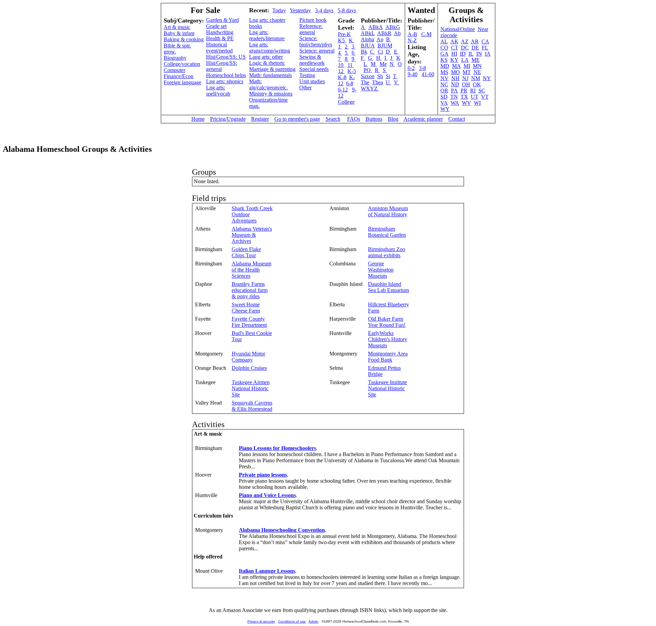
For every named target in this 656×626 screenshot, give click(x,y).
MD (444, 66)
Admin (313, 621)
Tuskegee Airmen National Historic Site (251, 388)
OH (466, 84)
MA (456, 66)
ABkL (368, 33)
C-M (426, 34)
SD (444, 97)
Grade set (216, 26)
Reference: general (311, 29)
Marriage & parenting (272, 69)
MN (477, 66)
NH (455, 78)
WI (477, 103)
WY (445, 109)
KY (454, 60)
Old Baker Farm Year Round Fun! (387, 322)
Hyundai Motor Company (248, 357)
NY (487, 78)
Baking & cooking (184, 39)
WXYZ (370, 88)
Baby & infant (179, 33)
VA (444, 103)
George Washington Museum (381, 270)
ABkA (375, 27)
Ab (397, 33)
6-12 (343, 89)
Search (333, 119)
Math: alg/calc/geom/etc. (268, 84)
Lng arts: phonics (224, 81)
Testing (307, 75)
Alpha (367, 39)
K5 (342, 40)
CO (444, 47)
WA (455, 103)
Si (388, 76)
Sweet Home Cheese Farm (246, 308)
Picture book (313, 20)
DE (475, 47)
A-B (412, 34)
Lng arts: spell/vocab (218, 91)
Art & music (177, 27)
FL (485, 47)
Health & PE (220, 38)
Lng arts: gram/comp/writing (269, 48)
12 (341, 71)
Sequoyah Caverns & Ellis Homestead (252, 406)
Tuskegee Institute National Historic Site (387, 388)
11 (350, 65)
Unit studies (312, 81)
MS (444, 72)
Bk (364, 52)
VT (485, 97)
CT (454, 47)
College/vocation (182, 64)
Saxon (367, 76)
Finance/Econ (178, 76)
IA (488, 54)
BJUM (385, 45)
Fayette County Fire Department (249, 322)
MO (455, 72)
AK (454, 41)
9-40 (413, 74)
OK (477, 84)
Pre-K (344, 34)
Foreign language (182, 82)
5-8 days (347, 10)
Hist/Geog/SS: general (221, 66)
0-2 (411, 68)
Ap (380, 39)
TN (454, 97)
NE (477, 72)
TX (464, 97)
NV (444, 78)
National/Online (457, 29)
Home (198, 119)
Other (305, 87)
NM (475, 78)
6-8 (349, 83)
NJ (465, 78)
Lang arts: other (266, 57)
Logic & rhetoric (267, 63)
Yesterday (300, 10)
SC (481, 90)
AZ (464, 41)
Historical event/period (219, 48)
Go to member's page (297, 119)
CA (485, 41)
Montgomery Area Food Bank (388, 357)
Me (383, 64)
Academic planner (423, 119)
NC (444, 84)
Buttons (374, 119)
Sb (380, 76)
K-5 (351, 71)
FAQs (353, 119)
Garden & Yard (222, 20)
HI (454, 54)
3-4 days (324, 10)
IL (471, 54)
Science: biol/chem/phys (315, 41)
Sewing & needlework (312, 60)
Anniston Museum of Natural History (388, 211)
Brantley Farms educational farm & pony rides (250, 290)
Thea (377, 82)
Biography (175, 58)
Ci (380, 52)
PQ (368, 70)
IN (479, 54)
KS (444, 60)
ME (476, 60)
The (365, 82)
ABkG (392, 27)
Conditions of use (292, 621)
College (346, 102)
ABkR (384, 33)
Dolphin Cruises (249, 368)
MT (467, 72)
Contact (456, 119)
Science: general (316, 51)
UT (474, 97)
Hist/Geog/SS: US (226, 57)
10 (341, 65)
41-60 (428, 74)
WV (466, 103)
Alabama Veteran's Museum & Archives (252, 235)
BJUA (368, 45)
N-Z (412, 40)
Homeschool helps (226, 75)
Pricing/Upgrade (228, 119)
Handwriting (219, 32)
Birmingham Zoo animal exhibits (386, 252)
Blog (393, 119)
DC (465, 47)
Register (260, 119)
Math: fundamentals (270, 75)
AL (444, 41)
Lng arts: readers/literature (267, 35)
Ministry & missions (270, 94)
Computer (174, 70)
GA (444, 54)
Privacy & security (261, 621)
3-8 (422, 68)
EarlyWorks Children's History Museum (387, 339)
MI (467, 66)
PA (454, 90)
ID (463, 54)
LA (465, 60)
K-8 (342, 77)
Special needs (314, 69)
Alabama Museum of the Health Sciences (251, 270)
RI (473, 90)
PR (464, 90)
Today (279, 10)
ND (455, 84)
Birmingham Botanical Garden (387, 232)
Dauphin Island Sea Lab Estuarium (388, 287)
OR (444, 90)
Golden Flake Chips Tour (246, 252)
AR (475, 41)
